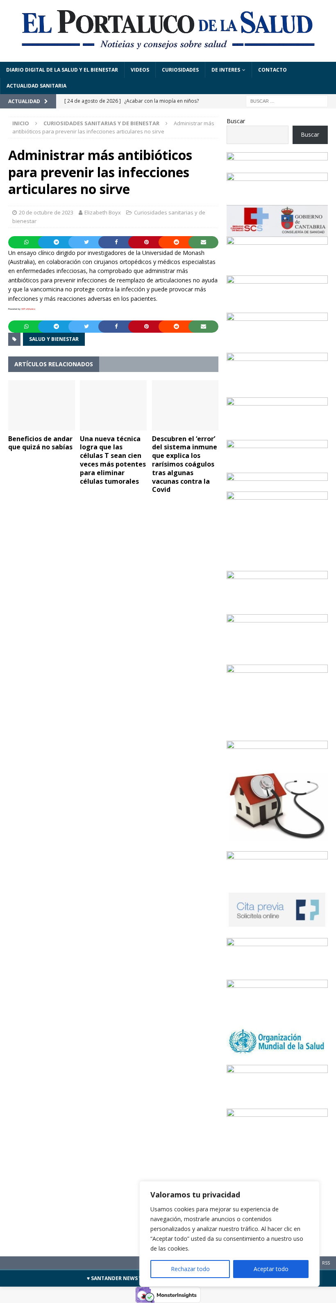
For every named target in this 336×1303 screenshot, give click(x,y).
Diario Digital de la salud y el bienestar (62, 69)
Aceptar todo (271, 1269)
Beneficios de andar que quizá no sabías (40, 443)
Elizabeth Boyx (102, 212)
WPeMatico (28, 309)
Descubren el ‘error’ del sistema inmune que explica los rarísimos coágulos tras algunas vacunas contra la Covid (184, 464)
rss (326, 1263)
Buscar (236, 121)
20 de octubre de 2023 (46, 212)
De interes (225, 69)
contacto (272, 69)
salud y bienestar (54, 339)
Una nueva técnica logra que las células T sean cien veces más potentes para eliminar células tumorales (113, 460)
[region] (229, 1234)
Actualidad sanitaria (36, 85)
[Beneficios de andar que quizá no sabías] (41, 405)
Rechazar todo (190, 1269)
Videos (140, 69)
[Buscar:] (287, 100)
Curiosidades (180, 69)
